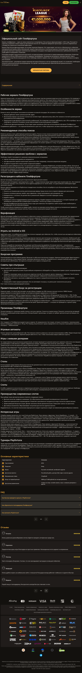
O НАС (11, 607)
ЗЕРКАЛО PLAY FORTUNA (41, 70)
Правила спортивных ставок (56, 607)
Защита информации (31, 607)
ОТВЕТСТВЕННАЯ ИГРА (70, 607)
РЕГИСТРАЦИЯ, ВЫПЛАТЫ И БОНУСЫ (42, 612)
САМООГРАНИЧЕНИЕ (31, 610)
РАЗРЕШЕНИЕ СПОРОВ (43, 610)
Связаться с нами (43, 607)
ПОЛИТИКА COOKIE (19, 610)
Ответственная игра (19, 607)
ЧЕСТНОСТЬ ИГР (67, 610)
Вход (66, 2)
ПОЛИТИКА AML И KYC (55, 610)
